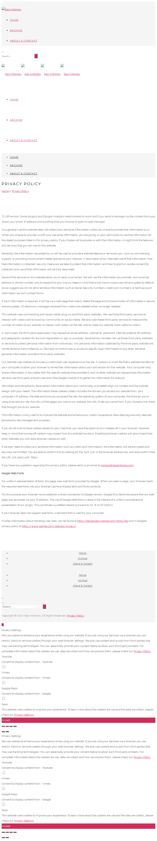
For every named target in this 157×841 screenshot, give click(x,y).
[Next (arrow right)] (7, 731)
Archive (16, 30)
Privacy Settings (24, 714)
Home (14, 19)
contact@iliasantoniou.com (117, 465)
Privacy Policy (20, 191)
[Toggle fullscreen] (11, 726)
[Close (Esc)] (3, 726)
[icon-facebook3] (3, 596)
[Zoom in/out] (15, 726)
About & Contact (23, 40)
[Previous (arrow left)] (3, 731)
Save (5, 704)
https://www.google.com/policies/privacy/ (49, 526)
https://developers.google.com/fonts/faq (102, 520)
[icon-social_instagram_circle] (3, 601)
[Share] (7, 726)
